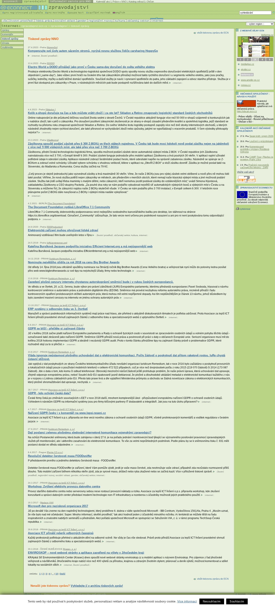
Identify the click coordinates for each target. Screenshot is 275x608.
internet (36, 56)
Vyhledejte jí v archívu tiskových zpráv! (97, 585)
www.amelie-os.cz (250, 80)
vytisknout (245, 209)
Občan (150, 1)
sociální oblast (63, 475)
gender (74, 475)
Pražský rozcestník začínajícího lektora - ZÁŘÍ (254, 166)
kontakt (242, 594)
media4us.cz (247, 64)
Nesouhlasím (212, 601)
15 (56, 574)
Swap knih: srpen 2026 (261, 136)
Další (62, 574)
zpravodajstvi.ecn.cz (34, 26)
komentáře (7, 34)
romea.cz (246, 85)
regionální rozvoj (46, 475)
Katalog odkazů (137, 1)
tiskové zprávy (9, 38)
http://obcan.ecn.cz (247, 111)
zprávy (5, 30)
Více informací (187, 601)
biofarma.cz (267, 35)
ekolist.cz (246, 69)
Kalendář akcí (103, 1)
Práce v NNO (120, 1)
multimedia (7, 47)
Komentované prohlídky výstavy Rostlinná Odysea (254, 149)
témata (5, 43)
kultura (134, 235)
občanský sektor (122, 235)
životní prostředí (49, 56)
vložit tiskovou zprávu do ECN (213, 32)
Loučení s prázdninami (261, 141)
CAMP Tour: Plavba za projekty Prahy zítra (256, 158)
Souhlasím (237, 601)
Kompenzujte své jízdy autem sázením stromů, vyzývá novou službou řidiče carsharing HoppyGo (93, 50)
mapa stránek (259, 594)
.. (52, 574)
